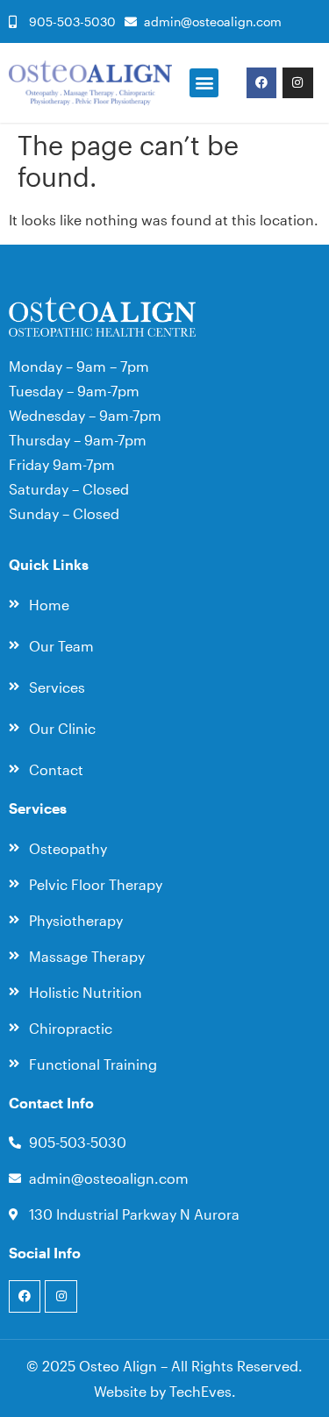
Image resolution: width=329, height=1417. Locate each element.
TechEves (200, 1391)
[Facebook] (261, 82)
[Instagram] (297, 82)
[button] (204, 82)
